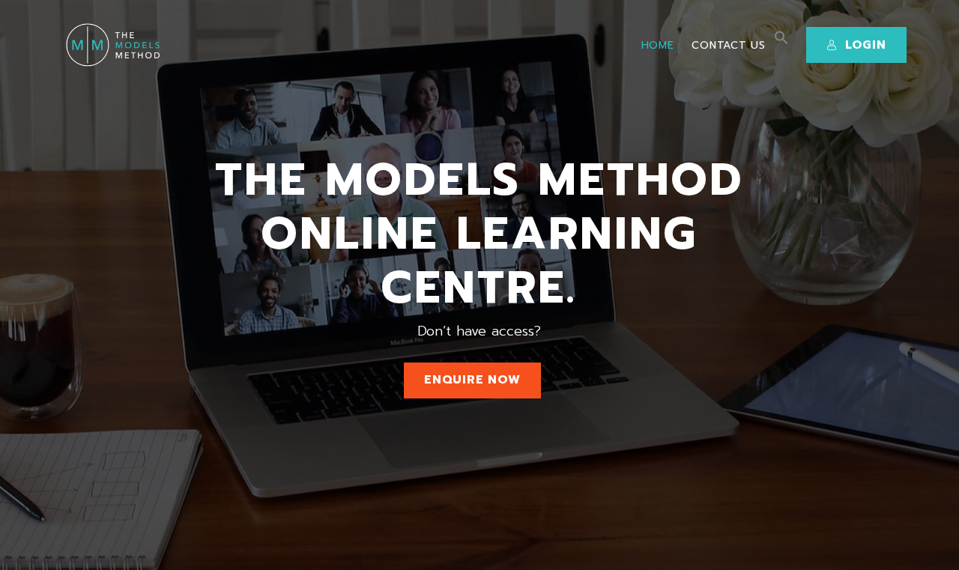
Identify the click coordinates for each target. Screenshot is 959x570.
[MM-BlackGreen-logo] (115, 44)
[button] (781, 41)
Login (865, 45)
